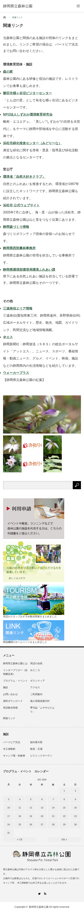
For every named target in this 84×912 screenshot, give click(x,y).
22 (64, 816)
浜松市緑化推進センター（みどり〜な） (32, 143)
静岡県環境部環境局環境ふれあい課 (29, 269)
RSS (45, 893)
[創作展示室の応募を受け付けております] (32, 444)
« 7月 (19, 839)
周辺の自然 (36, 663)
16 (75, 807)
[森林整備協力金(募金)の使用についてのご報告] (32, 463)
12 (31, 807)
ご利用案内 (36, 694)
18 (20, 816)
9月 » (64, 839)
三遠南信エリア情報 (17, 308)
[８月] (42, 414)
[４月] (52, 463)
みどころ (35, 670)
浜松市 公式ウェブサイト (21, 205)
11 (20, 807)
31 (8, 833)
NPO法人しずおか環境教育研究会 (28, 114)
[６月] (52, 444)
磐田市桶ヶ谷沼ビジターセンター (27, 93)
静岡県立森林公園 (39, 907)
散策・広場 (36, 749)
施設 (5, 687)
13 (42, 807)
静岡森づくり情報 (16, 226)
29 (64, 824)
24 (8, 824)
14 (53, 807)
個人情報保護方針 (40, 701)
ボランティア (37, 680)
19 (31, 816)
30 (75, 824)
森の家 (8, 71)
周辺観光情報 (10, 707)
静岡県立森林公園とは (15, 663)
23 (75, 816)
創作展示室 (36, 742)
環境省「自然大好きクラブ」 (24, 176)
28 (53, 824)
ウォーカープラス (16, 372)
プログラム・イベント (15, 680)
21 (53, 816)
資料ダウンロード (13, 701)
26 (31, 824)
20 (42, 816)
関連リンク (9, 718)
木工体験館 (9, 749)
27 (42, 824)
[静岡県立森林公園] (17, 6)
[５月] (12, 463)
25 (20, 824)
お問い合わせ (10, 694)
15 (64, 807)
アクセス (35, 687)
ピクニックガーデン (41, 755)
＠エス (8, 337)
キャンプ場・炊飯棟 (14, 755)
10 (8, 807)
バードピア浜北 (11, 742)
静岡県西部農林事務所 (19, 248)
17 (8, 816)
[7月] (12, 444)
